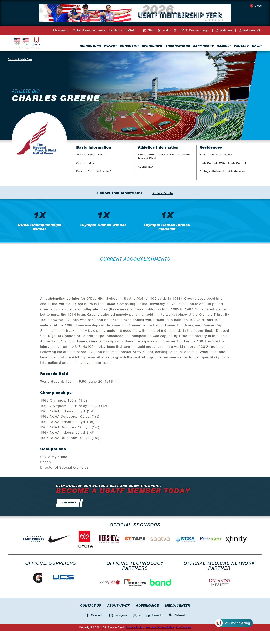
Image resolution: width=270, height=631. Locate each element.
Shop (151, 30)
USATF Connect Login (193, 30)
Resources (152, 46)
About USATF (118, 605)
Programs (129, 46)
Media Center (177, 605)
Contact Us (90, 605)
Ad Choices (183, 627)
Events (110, 46)
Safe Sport (203, 46)
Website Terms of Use (160, 627)
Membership (61, 30)
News (257, 46)
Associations (177, 46)
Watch (166, 30)
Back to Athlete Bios (20, 59)
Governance (147, 605)
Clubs (77, 30)
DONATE (130, 30)
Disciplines (90, 46)
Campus (224, 46)
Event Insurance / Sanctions (102, 30)
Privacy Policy (135, 627)
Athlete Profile (162, 193)
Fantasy (241, 46)
